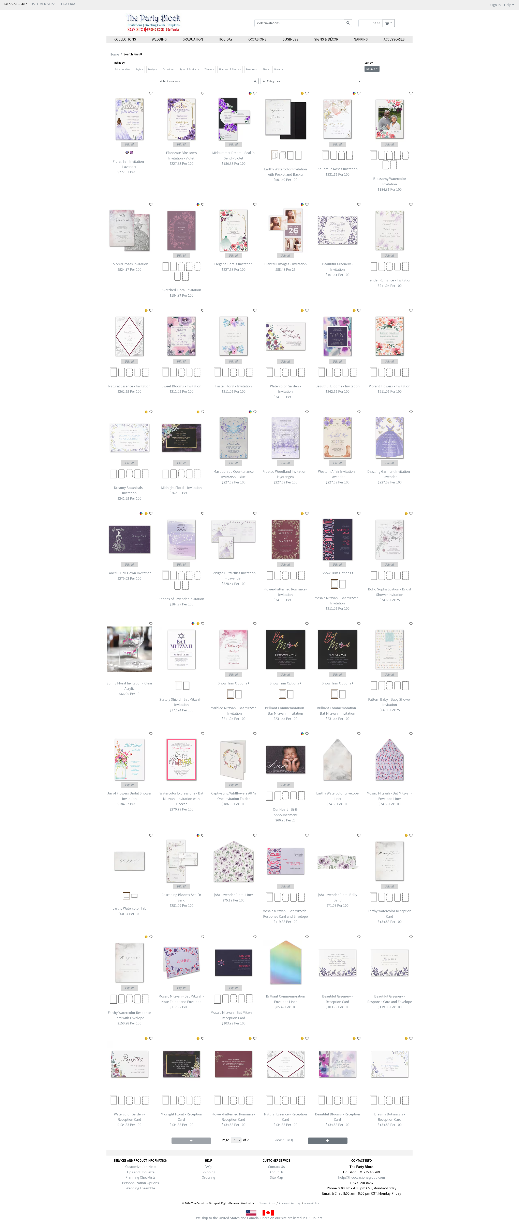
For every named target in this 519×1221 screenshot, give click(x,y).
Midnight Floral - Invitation (181, 487)
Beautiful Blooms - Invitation (337, 386)
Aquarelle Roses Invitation (337, 169)
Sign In (495, 5)
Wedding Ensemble (140, 1188)
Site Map (276, 1177)
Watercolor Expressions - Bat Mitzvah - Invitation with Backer (181, 798)
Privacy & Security (289, 1203)
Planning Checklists (140, 1177)
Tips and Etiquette (140, 1172)
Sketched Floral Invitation (181, 290)
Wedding (159, 39)
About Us (276, 1172)
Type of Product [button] (188, 69)
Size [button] (265, 69)
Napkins (361, 39)
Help (507, 5)
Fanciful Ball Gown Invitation (129, 573)
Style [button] (138, 69)
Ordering (208, 1177)
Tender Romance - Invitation (389, 280)
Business (290, 39)
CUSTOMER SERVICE (44, 4)
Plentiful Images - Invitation (285, 264)
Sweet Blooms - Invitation (181, 386)
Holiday (226, 39)
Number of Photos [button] (229, 69)
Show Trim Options (337, 573)
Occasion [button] (168, 69)
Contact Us (276, 1166)
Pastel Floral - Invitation (233, 386)
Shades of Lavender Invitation (181, 599)
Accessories (394, 39)
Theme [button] (208, 69)
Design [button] (151, 69)
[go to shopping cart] (389, 23)
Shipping (208, 1172)
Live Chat (68, 4)
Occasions (257, 39)
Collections (125, 39)
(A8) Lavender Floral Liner (233, 895)
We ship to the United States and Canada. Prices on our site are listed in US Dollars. (259, 1218)
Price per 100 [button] (122, 69)
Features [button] (250, 69)
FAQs (208, 1166)
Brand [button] (277, 69)
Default (370, 69)
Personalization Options (140, 1183)
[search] (348, 23)
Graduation (192, 39)
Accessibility (311, 1203)
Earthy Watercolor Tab (129, 908)
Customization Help (140, 1166)
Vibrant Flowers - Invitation (389, 386)
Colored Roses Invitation (129, 264)
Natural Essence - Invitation (129, 386)
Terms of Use (267, 1203)
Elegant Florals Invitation (233, 264)
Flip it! (129, 144)
